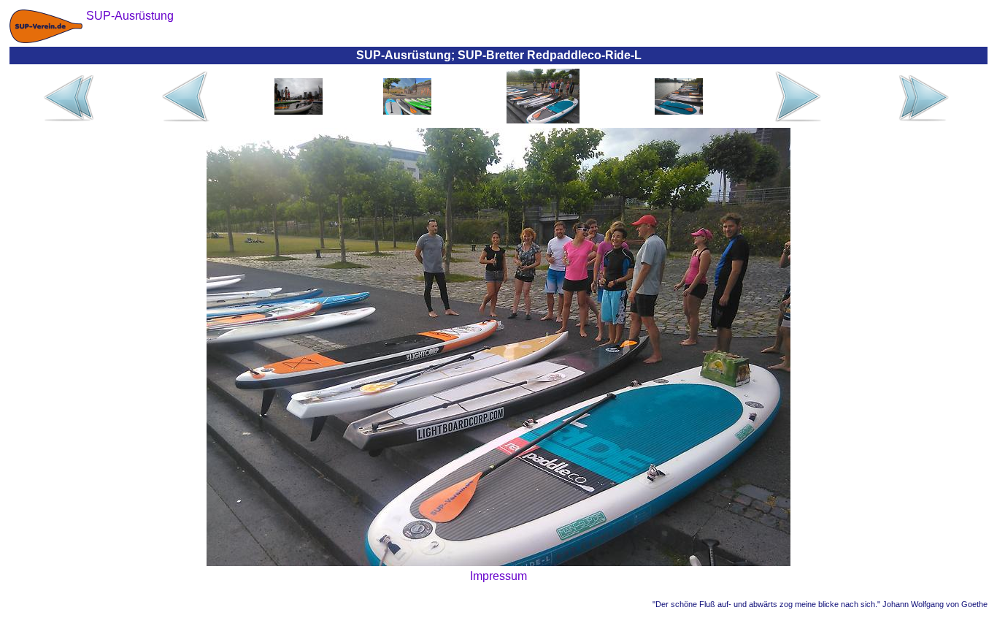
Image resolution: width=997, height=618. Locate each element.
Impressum (498, 576)
